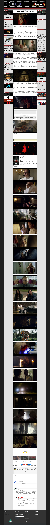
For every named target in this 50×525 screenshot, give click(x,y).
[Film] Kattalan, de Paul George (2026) (42, 16)
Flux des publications (6, 514)
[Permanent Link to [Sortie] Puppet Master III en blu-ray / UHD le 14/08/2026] (41, 55)
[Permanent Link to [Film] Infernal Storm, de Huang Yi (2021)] (41, 75)
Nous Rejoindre (37, 515)
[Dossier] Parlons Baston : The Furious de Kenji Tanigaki (8, 80)
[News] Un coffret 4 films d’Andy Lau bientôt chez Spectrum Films (41, 32)
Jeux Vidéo (23, 7)
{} (25, 483)
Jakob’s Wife (24, 465)
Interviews (28, 7)
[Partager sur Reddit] (26, 464)
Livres (31, 7)
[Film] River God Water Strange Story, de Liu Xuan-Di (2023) (41, 85)
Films (25, 10)
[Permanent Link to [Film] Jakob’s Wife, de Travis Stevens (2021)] (25, 19)
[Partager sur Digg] (28, 464)
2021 (16, 465)
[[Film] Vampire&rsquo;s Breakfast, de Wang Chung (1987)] (17, 458)
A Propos (36, 513)
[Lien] (24, 483)
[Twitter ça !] (21, 464)
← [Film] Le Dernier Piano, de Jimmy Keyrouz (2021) (19, 475)
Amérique (7, 7)
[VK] (44, 8)
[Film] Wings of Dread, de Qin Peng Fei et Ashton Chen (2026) (41, 87)
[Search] (45, 8)
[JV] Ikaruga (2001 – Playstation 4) (8, 42)
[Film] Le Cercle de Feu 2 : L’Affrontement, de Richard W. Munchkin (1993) (8, 60)
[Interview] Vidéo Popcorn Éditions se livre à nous (8, 89)
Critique (21, 465)
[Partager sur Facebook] (22, 464)
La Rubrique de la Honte (35, 7)
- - (8, 17)
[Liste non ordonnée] (21, 483)
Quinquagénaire (32, 465)
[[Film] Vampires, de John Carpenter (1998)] (32, 458)
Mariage (27, 465)
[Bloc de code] (23, 483)
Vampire (18, 466)
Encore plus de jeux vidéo (7, 45)
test (16, 466)
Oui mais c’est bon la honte (7, 63)
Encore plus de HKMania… (40, 19)
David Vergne (7, 81)
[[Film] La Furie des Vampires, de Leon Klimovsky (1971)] (25, 458)
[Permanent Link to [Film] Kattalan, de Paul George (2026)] (41, 13)
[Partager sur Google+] (23, 464)
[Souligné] (18, 483)
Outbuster (26, 521)
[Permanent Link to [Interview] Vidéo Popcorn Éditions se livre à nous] (8, 86)
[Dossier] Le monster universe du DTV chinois (41, 90)
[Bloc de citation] (22, 483)
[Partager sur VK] (27, 464)
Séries (20, 7)
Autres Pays (17, 7)
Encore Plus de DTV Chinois (41, 81)
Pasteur (29, 465)
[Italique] (17, 483)
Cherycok (21, 12)
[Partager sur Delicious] (30, 464)
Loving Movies (27, 518)
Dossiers (25, 7)
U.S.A (26, 10)
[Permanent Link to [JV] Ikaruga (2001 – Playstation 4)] (8, 39)
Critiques (24, 10)
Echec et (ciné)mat (27, 514)
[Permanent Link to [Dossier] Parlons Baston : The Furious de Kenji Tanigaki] (8, 76)
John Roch (5, 43)
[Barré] (19, 483)
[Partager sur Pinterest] (24, 464)
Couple (19, 465)
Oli (16, 488)
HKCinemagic (39, 7)
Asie (9, 7)
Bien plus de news (40, 61)
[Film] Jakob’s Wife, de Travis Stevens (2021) (25, 11)
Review (35, 465)
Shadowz (14, 466)
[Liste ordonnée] (20, 483)
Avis (17, 465)
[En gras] (16, 483)
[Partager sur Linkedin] (29, 464)
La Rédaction (37, 514)
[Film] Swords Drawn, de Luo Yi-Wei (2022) (41, 83)
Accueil (5, 7)
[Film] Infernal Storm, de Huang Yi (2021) (41, 78)
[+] (26, 483)
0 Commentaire (11, 43)
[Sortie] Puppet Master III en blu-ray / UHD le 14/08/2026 (41, 59)
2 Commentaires (28, 12)
